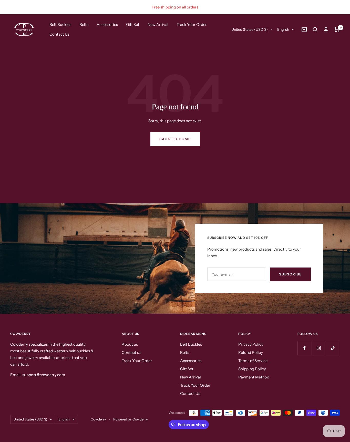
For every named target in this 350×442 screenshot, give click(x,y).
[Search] (315, 29)
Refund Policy (250, 352)
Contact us (131, 352)
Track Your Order (192, 24)
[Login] (326, 29)
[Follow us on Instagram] (319, 348)
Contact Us (59, 34)
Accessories (107, 24)
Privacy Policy (250, 344)
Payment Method (253, 377)
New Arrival (158, 24)
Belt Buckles (60, 24)
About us (130, 344)
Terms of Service (252, 360)
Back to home (175, 139)
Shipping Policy (252, 368)
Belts (83, 24)
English (283, 29)
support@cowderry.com (43, 374)
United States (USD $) (249, 29)
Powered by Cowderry (130, 419)
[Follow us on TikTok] (333, 348)
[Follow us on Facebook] (304, 348)
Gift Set (132, 24)
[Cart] (337, 29)
